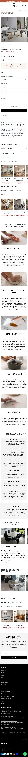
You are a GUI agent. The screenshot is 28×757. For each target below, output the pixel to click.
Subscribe (24, 739)
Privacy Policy (4, 682)
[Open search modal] (22, 5)
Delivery (3, 693)
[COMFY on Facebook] (2, 744)
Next (26, 10)
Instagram (3, 701)
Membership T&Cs (5, 680)
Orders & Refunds (5, 691)
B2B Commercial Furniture (7, 696)
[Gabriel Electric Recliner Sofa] (19, 616)
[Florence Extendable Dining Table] (7, 204)
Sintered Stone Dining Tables (7, 12)
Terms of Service (5, 684)
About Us (3, 670)
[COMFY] (14, 5)
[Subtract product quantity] (2, 101)
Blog (2, 677)
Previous (21, 10)
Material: (7, 76)
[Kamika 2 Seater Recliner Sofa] (7, 616)
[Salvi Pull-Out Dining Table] (19, 204)
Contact (3, 672)
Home (2, 10)
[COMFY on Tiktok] (9, 744)
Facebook (3, 703)
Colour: (4, 83)
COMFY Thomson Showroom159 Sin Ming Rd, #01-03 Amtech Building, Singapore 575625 (11, 711)
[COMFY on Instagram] (4, 744)
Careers (3, 675)
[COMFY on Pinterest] (7, 744)
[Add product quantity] (7, 101)
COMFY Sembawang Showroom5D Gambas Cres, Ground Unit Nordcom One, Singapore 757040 (12, 722)
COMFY (10, 749)
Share (4, 72)
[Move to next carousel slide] (26, 536)
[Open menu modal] (2, 5)
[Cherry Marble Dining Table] (7, 171)
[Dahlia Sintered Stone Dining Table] (19, 171)
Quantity (3, 98)
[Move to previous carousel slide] (2, 536)
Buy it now (14, 110)
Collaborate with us (6, 698)
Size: (4, 91)
